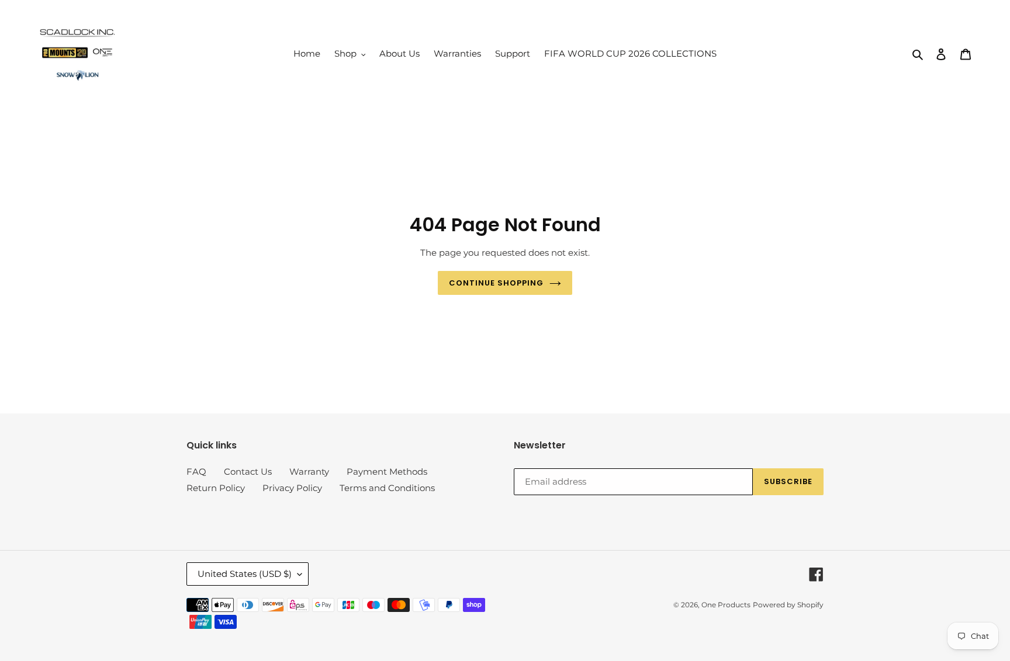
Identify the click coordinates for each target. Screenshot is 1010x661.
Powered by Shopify (788, 604)
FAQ (196, 471)
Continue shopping (496, 282)
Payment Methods (387, 471)
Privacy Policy (292, 487)
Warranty (309, 471)
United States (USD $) (245, 573)
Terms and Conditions (387, 487)
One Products (725, 604)
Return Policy (215, 487)
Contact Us (248, 471)
